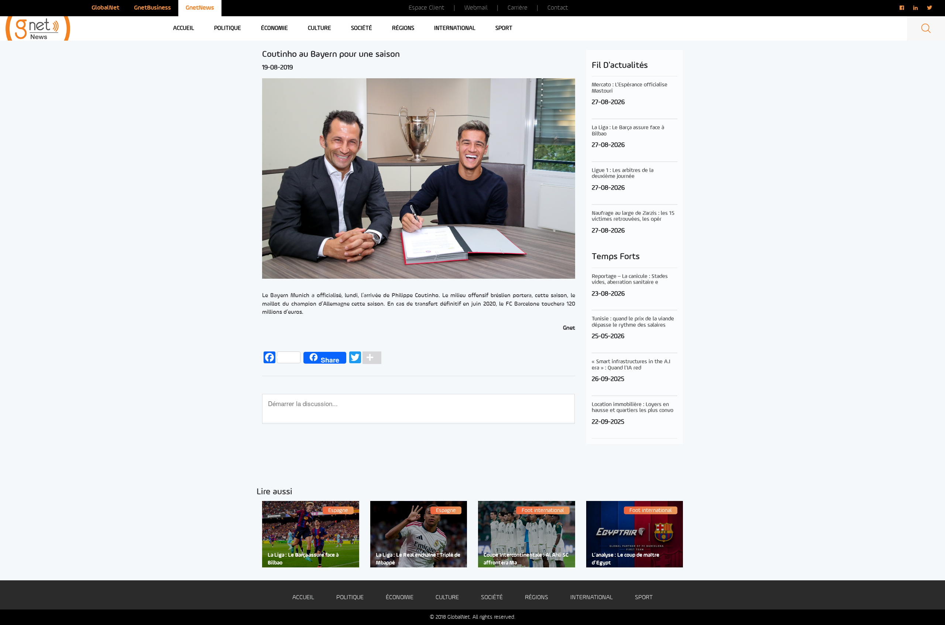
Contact (557, 8)
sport (503, 28)
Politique (227, 28)
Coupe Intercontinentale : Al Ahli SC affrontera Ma (526, 559)
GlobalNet (105, 8)
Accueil (183, 28)
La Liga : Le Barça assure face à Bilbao (303, 559)
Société (361, 28)
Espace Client (426, 8)
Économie (274, 28)
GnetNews (200, 8)
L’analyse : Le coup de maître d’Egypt (625, 559)
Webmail (476, 8)
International (454, 28)
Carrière (518, 8)
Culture (319, 28)
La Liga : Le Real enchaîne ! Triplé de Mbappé (418, 559)
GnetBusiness (152, 8)
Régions (403, 28)
